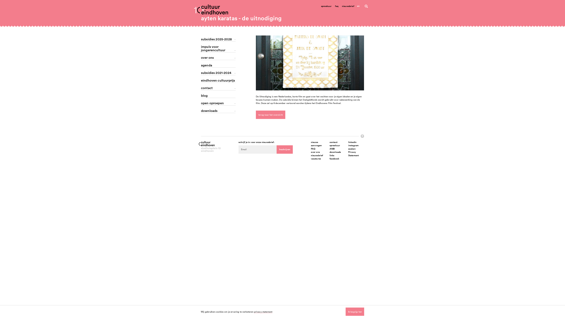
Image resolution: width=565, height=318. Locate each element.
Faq (336, 6)
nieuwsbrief (317, 155)
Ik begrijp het (355, 311)
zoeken (352, 148)
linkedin (352, 142)
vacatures (316, 158)
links (332, 155)
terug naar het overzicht (270, 114)
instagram (353, 145)
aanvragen (316, 145)
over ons (315, 152)
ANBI (332, 148)
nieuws (314, 142)
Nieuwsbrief (348, 6)
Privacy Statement (353, 153)
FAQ (313, 148)
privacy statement (263, 311)
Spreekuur (326, 6)
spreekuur (335, 145)
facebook (334, 158)
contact (333, 142)
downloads (335, 152)
